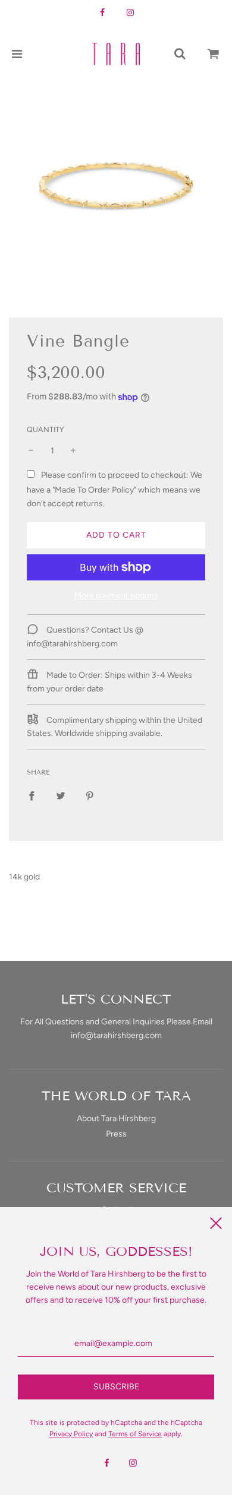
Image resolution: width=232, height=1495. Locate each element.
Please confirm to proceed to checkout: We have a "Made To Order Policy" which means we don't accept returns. (114, 489)
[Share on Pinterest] (90, 795)
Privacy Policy (71, 1434)
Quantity (45, 429)
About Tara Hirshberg (116, 1118)
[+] (73, 451)
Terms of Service (135, 1434)
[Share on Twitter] (60, 795)
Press (116, 1134)
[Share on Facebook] (31, 795)
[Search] (179, 54)
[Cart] (213, 54)
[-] (31, 451)
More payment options (116, 596)
